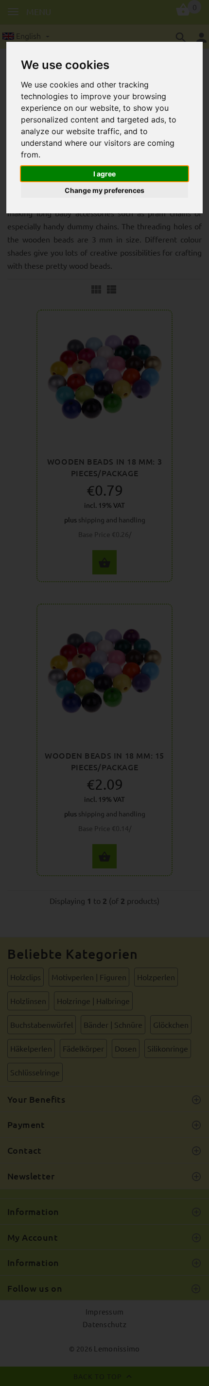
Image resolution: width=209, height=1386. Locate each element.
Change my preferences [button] (104, 190)
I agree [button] (104, 174)
